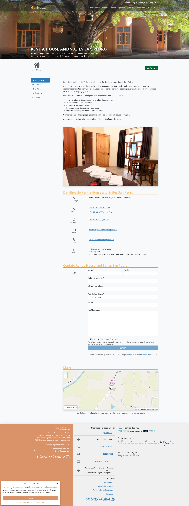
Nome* (91, 270)
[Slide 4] (100, 183)
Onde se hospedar (117, 8)
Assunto (91, 302)
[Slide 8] (114, 183)
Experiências (151, 8)
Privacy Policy (131, 355)
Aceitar (30, 498)
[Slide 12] (128, 183)
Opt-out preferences (20, 502)
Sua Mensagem (94, 310)
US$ (156, 3)
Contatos (109, 494)
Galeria (38, 84)
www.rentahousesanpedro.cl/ (76, 56)
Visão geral (39, 80)
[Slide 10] (121, 183)
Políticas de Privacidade (33, 502)
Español (127, 3)
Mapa (37, 97)
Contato (153, 68)
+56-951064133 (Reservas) (88, 53)
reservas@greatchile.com (103, 461)
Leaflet (138, 409)
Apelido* (128, 270)
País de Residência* (96, 294)
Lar (64, 82)
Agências (129, 8)
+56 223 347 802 (107, 447)
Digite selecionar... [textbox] (95, 297)
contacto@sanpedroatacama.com (56, 445)
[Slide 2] (93, 183)
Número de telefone (96, 286)
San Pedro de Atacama (98, 8)
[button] (57, 483)
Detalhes (38, 89)
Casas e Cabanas (92, 82)
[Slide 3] (96, 183)
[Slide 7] (110, 183)
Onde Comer (140, 8)
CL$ (151, 3)
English (134, 3)
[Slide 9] (117, 183)
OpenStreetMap (153, 409)
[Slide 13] (132, 183)
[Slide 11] (124, 183)
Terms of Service (146, 355)
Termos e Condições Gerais (103, 490)
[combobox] (123, 297)
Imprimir (43, 502)
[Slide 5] (103, 183)
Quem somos (108, 482)
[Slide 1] (89, 183)
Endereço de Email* (96, 278)
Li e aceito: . (105, 339)
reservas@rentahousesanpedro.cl (46, 56)
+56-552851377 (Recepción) (100, 212)
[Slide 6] (107, 183)
